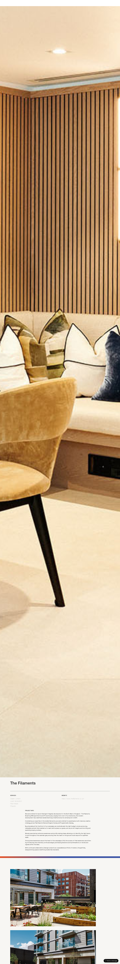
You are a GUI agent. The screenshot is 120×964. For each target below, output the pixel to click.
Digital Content (15, 799)
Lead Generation (16, 801)
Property (13, 806)
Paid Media (14, 804)
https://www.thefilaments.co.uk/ (73, 799)
